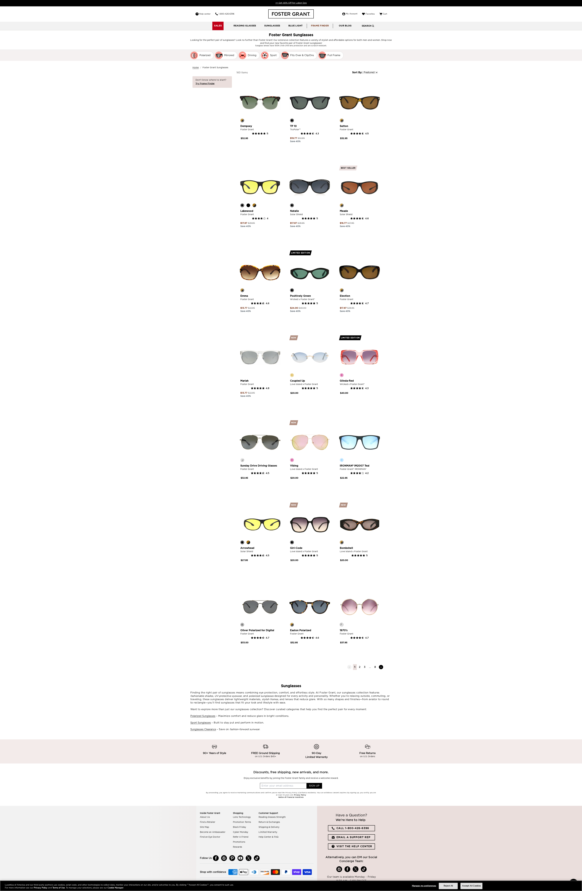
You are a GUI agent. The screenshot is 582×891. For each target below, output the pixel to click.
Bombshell (346, 548)
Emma (244, 296)
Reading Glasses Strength (272, 817)
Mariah (244, 381)
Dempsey (246, 126)
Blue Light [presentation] (295, 26)
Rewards (237, 847)
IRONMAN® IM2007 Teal (354, 466)
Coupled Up (297, 381)
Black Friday (239, 827)
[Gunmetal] (242, 624)
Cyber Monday (240, 832)
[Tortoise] (242, 120)
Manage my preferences (424, 886)
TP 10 (293, 126)
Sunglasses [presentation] (272, 26)
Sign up (314, 786)
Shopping (238, 813)
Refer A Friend (240, 837)
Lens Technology (242, 817)
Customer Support (268, 813)
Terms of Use (58, 888)
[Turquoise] (341, 460)
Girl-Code (296, 548)
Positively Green (300, 296)
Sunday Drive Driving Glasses (258, 466)
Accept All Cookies (471, 886)
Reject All (448, 886)
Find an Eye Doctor (210, 837)
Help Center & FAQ (268, 837)
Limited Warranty (268, 832)
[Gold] (291, 375)
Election (345, 296)
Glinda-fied (347, 381)
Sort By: (357, 72)
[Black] (291, 120)
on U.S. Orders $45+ (265, 756)
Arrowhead (247, 548)
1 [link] (354, 667)
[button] (245, 26)
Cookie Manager (115, 888)
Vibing (294, 466)
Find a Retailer (207, 822)
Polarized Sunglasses (202, 716)
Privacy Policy (40, 888)
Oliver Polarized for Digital (257, 630)
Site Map (204, 827)
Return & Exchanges (269, 822)
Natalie (294, 211)
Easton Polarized (300, 630)
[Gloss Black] (248, 205)
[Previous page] (349, 667)
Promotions (239, 842)
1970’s (344, 630)
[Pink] (341, 375)
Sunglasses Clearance (203, 729)
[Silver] (242, 460)
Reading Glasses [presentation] (245, 26)
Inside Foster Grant (210, 813)
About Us (205, 817)
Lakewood (246, 211)
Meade (344, 211)
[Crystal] (242, 375)
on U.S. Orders (367, 756)
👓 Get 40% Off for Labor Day (291, 3)
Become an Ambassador (212, 832)
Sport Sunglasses (200, 723)
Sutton (344, 126)
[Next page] (381, 667)
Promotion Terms (242, 822)
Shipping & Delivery (269, 827)
